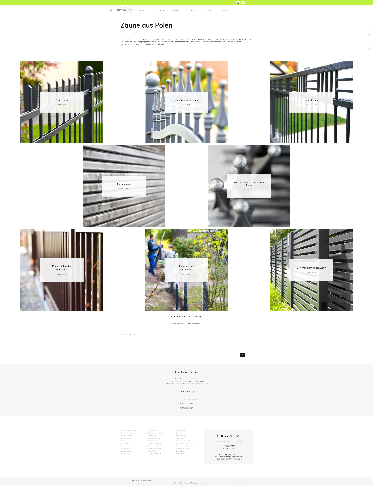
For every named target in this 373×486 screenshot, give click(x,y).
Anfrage (226, 10)
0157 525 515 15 (194, 323)
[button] (242, 355)
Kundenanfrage (186, 391)
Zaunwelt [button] (210, 10)
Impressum (237, 483)
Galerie (194, 10)
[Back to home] (121, 10)
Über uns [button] (144, 10)
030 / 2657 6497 (178, 323)
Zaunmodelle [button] (178, 10)
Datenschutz (248, 483)
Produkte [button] (160, 10)
